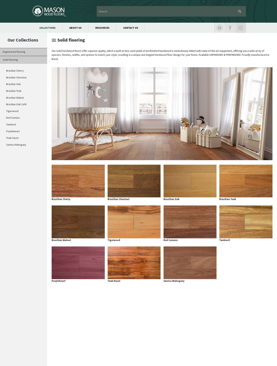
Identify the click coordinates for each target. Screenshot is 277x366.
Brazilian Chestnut (16, 77)
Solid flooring (10, 59)
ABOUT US (75, 27)
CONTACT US (130, 27)
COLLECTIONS (47, 27)
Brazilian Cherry (15, 70)
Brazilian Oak (13, 84)
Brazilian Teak (13, 91)
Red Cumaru (13, 117)
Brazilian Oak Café (16, 104)
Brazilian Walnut (15, 97)
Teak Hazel (12, 138)
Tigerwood (12, 111)
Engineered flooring (14, 51)
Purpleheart (13, 131)
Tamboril (11, 124)
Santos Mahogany (16, 144)
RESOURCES (102, 27)
